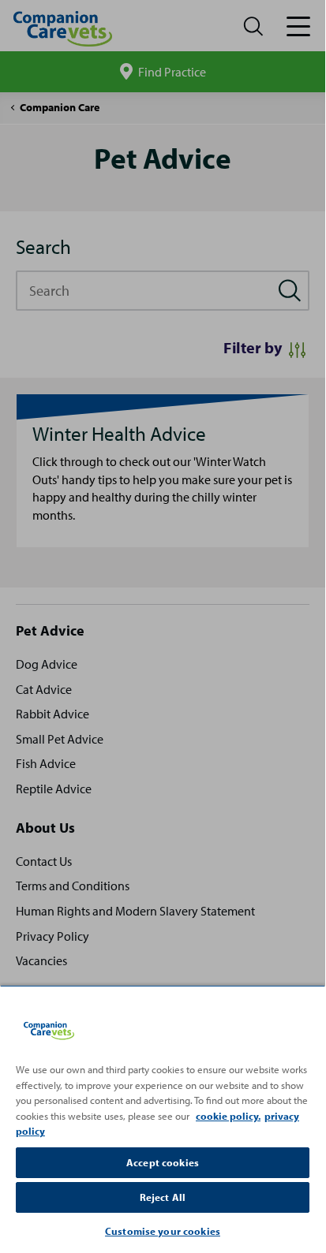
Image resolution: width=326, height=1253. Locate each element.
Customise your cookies (162, 1231)
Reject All (162, 1197)
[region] (162, 1117)
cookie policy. (228, 1115)
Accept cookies (162, 1162)
